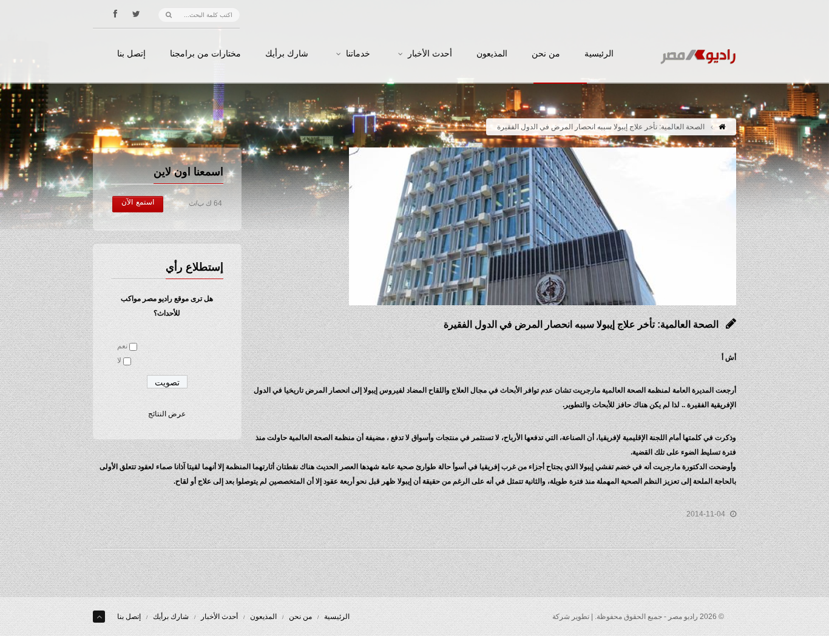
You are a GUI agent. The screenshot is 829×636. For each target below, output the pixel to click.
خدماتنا (358, 54)
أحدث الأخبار (430, 54)
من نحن (546, 54)
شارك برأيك (286, 54)
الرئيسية (599, 54)
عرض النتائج (167, 414)
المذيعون (491, 54)
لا (119, 360)
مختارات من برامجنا (205, 54)
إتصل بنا (131, 54)
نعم (122, 346)
